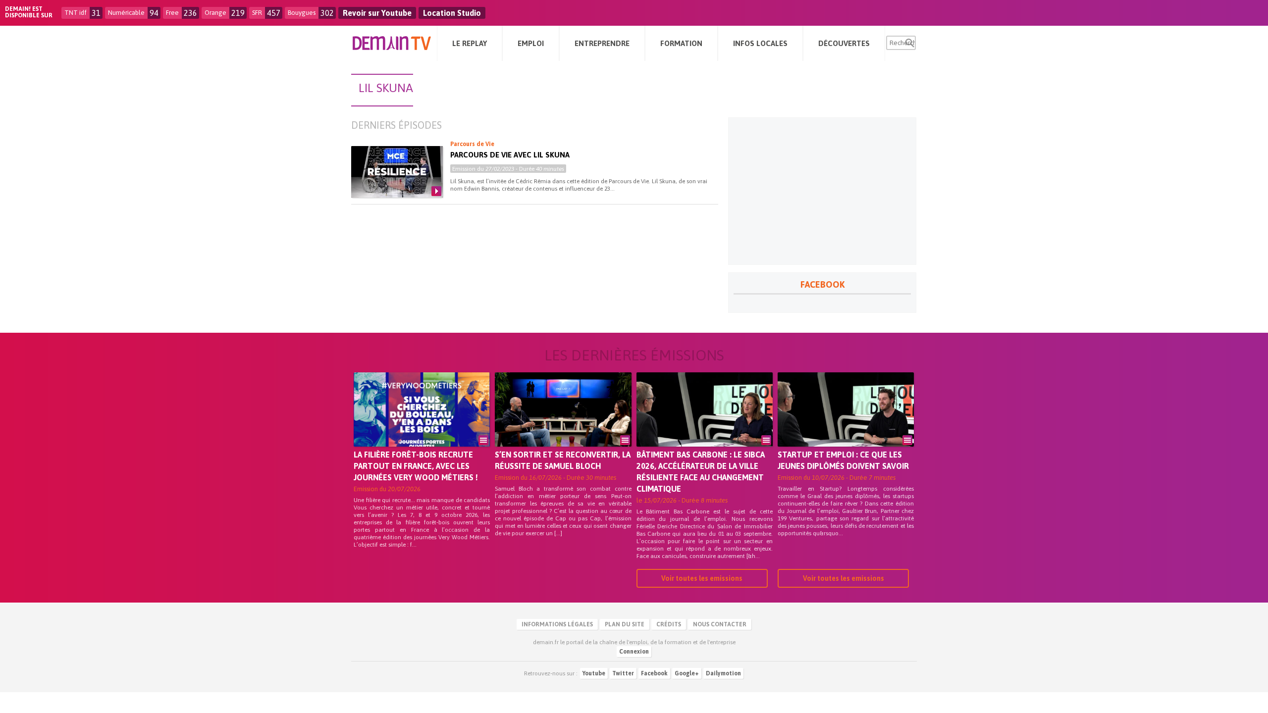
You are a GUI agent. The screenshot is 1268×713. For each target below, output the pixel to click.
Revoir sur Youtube (377, 12)
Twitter (623, 673)
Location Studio (452, 12)
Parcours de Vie (472, 144)
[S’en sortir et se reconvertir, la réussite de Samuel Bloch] (563, 423)
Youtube (593, 673)
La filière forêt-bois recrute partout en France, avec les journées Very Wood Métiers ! (416, 466)
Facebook (654, 673)
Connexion (634, 651)
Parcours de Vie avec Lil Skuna (510, 155)
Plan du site (624, 624)
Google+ (687, 673)
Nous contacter (719, 624)
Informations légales (557, 624)
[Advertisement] (822, 191)
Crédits (668, 624)
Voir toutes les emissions (701, 578)
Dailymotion (723, 673)
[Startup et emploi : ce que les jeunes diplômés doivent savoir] (846, 423)
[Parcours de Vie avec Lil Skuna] (397, 172)
